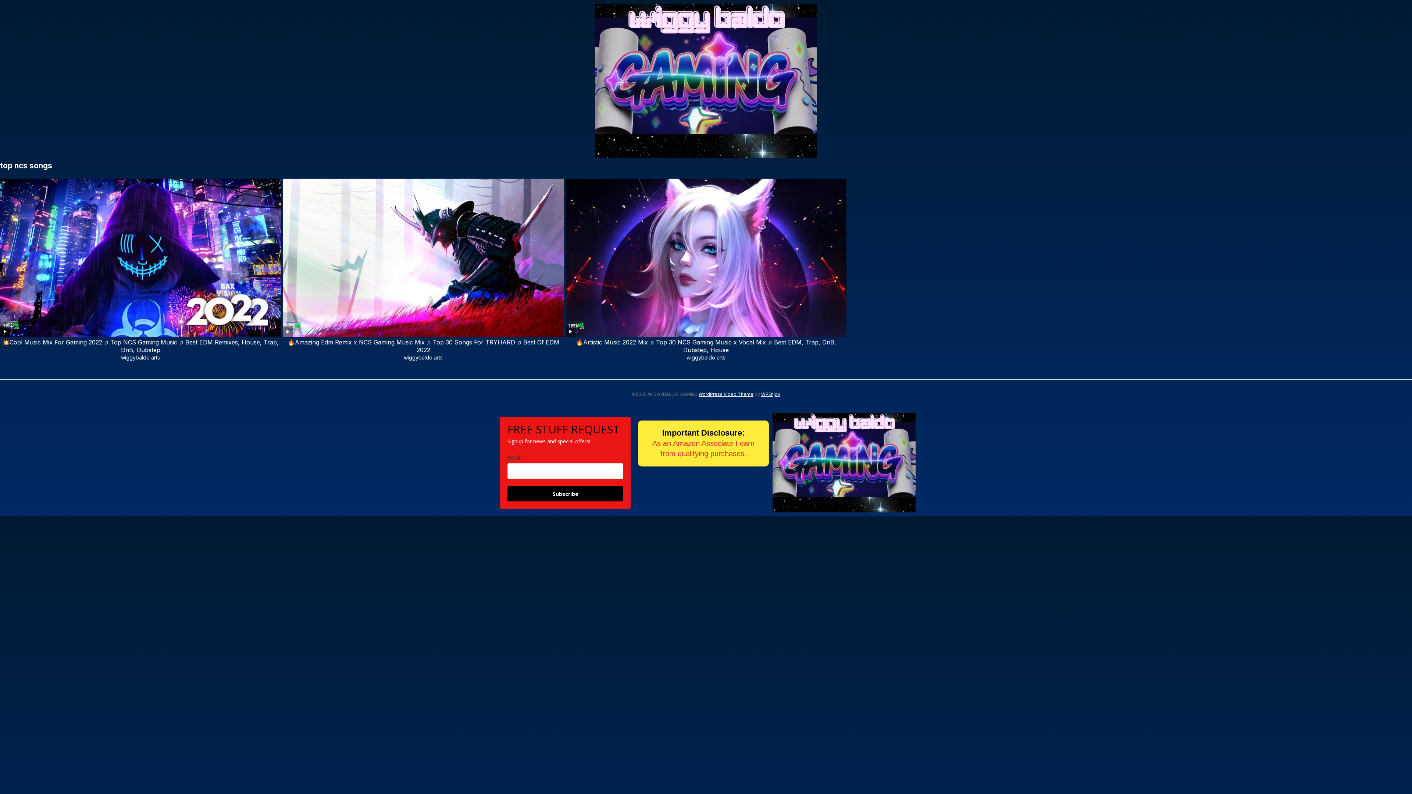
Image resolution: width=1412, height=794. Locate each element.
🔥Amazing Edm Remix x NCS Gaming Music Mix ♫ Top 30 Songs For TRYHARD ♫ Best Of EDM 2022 (423, 346)
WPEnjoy (770, 394)
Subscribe (565, 493)
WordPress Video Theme (726, 394)
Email (514, 457)
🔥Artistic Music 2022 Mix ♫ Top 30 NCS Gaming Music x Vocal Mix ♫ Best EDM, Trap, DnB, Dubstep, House (706, 346)
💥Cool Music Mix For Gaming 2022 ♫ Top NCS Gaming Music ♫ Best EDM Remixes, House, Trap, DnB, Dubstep (140, 346)
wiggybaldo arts (140, 357)
